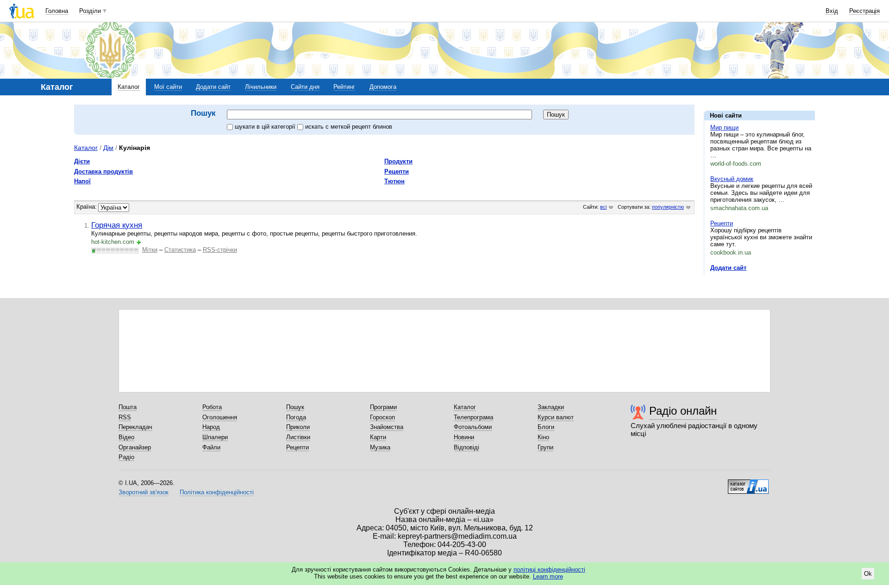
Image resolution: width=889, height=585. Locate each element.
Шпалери (215, 437)
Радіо (126, 457)
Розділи (90, 10)
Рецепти (721, 223)
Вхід (832, 10)
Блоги (546, 426)
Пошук (295, 407)
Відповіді (466, 447)
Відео (126, 437)
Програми (383, 407)
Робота (212, 407)
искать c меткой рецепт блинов (348, 126)
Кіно (543, 437)
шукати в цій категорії (266, 126)
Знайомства (386, 426)
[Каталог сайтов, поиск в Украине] (748, 483)
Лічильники (260, 86)
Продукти (398, 161)
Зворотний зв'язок (144, 492)
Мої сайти (168, 86)
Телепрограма (473, 417)
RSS (125, 417)
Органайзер (135, 447)
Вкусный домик (731, 178)
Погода (296, 417)
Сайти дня (305, 86)
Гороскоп (382, 417)
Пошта (128, 407)
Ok (868, 573)
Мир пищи (724, 127)
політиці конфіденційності (549, 569)
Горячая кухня (116, 225)
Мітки (149, 249)
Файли (211, 447)
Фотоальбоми (473, 426)
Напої (82, 181)
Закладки (551, 407)
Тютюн (394, 181)
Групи (545, 447)
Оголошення (219, 417)
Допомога (382, 86)
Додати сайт (213, 86)
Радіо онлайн (683, 411)
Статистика (180, 249)
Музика (380, 447)
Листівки (298, 437)
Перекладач (135, 426)
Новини (464, 437)
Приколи (298, 426)
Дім (108, 147)
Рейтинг (344, 86)
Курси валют (556, 417)
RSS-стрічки (220, 249)
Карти (378, 437)
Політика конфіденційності (217, 492)
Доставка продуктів (103, 171)
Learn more (548, 576)
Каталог (129, 86)
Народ (211, 426)
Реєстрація (864, 10)
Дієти (82, 161)
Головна (56, 10)
